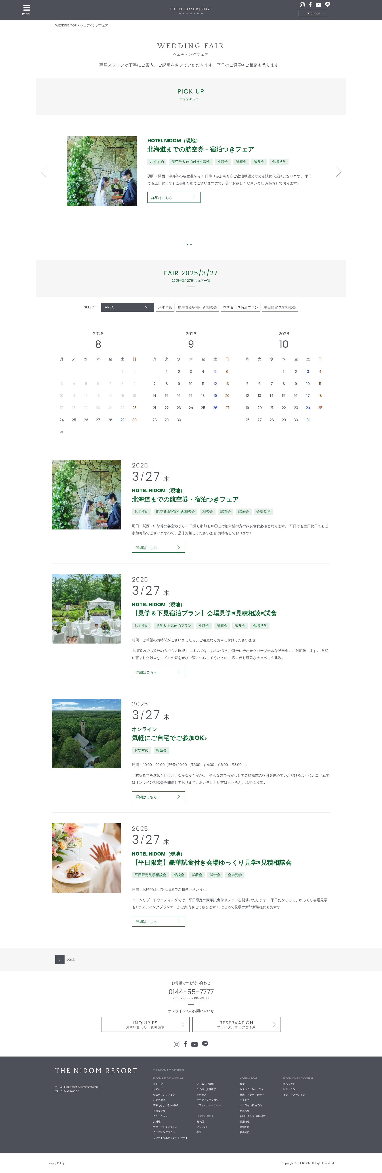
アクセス (201, 1094)
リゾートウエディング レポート (170, 1137)
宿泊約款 (245, 1127)
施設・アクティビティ (252, 1094)
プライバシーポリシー (209, 1105)
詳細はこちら (161, 198)
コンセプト (159, 1084)
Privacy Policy (56, 1163)
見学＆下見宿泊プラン (240, 307)
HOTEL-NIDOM (248, 1078)
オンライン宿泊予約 (251, 1105)
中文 (199, 1132)
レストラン (289, 1089)
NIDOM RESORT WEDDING (168, 1078)
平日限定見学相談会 (280, 307)
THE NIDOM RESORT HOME (168, 1070)
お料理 (156, 1121)
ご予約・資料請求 (206, 1089)
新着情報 (245, 1111)
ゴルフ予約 (289, 1084)
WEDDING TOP (66, 25)
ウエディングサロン (207, 1100)
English (202, 1127)
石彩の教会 (159, 1100)
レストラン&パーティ (252, 1089)
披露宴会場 (159, 1111)
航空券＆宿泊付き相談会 (197, 307)
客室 (242, 1084)
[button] (43, 171)
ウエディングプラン (164, 1132)
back (70, 959)
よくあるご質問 (205, 1084)
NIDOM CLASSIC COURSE (298, 1078)
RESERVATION (236, 1024)
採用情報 (245, 1121)
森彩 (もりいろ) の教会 (166, 1105)
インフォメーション (294, 1094)
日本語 (200, 1121)
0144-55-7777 (191, 992)
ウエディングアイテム (165, 1127)
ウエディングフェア (164, 1094)
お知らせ (158, 1089)
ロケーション (160, 1116)
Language (313, 13)
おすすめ (165, 307)
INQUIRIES (145, 1024)
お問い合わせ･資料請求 (252, 1116)
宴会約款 (245, 1132)
